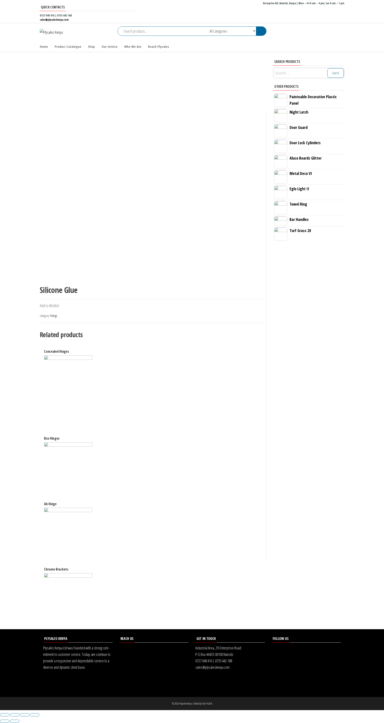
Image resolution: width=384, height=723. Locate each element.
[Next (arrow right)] (14, 721)
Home (44, 46)
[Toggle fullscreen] (24, 714)
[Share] (14, 714)
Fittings (53, 316)
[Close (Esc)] (4, 714)
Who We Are (132, 46)
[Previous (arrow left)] (4, 721)
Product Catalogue (68, 46)
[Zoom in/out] (34, 714)
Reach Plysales (158, 46)
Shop (91, 46)
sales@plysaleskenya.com (54, 20)
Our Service (110, 46)
